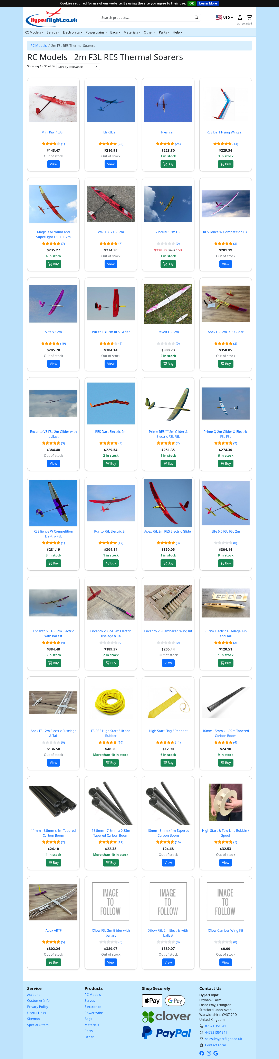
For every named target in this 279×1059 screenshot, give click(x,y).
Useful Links (36, 1013)
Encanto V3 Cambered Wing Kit (168, 631)
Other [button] (148, 32)
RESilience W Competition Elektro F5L (53, 533)
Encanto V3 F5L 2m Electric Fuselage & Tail (110, 633)
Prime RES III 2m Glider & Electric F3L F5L (168, 434)
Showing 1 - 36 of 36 (41, 66)
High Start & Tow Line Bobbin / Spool (225, 833)
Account (33, 994)
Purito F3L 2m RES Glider (111, 332)
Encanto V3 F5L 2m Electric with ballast (53, 633)
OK (191, 3)
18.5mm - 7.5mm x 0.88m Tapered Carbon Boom (111, 833)
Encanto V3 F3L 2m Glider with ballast (53, 434)
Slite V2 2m (53, 332)
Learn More (208, 3)
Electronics (93, 1006)
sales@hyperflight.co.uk (223, 1039)
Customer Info (38, 1000)
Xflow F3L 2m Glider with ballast (111, 933)
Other (89, 1037)
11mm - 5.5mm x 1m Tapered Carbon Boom (53, 833)
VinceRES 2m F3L (168, 232)
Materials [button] (131, 32)
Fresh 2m (168, 132)
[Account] (240, 17)
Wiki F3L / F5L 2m (111, 232)
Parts (89, 1031)
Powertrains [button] (95, 32)
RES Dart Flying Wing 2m (225, 132)
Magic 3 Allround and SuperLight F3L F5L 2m (53, 234)
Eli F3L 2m (110, 132)
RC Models (38, 45)
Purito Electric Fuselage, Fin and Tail (225, 633)
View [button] (53, 164)
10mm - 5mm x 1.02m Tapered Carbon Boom (225, 733)
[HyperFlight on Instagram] (210, 1053)
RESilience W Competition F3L (225, 232)
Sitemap (33, 1018)
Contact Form (215, 1045)
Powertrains (94, 1013)
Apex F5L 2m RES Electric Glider (168, 531)
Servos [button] (52, 32)
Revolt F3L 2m (168, 332)
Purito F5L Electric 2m (110, 531)
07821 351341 (215, 1026)
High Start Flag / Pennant (168, 731)
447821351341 (216, 1032)
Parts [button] (163, 32)
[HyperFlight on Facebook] (202, 1053)
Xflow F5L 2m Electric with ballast (168, 933)
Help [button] (176, 32)
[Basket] (249, 17)
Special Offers (38, 1025)
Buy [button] (170, 164)
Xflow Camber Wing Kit (225, 930)
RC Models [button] (33, 32)
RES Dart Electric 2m (110, 431)
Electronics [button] (71, 32)
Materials (92, 1025)
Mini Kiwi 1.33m (53, 132)
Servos (90, 1000)
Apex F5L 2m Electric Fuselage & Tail (53, 733)
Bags (88, 1018)
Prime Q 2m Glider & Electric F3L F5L (226, 434)
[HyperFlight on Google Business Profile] (216, 1053)
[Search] (196, 17)
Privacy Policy (37, 1006)
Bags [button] (114, 32)
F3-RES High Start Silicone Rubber (111, 733)
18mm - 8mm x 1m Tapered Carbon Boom (168, 833)
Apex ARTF (53, 930)
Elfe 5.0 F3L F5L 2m (225, 531)
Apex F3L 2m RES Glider (226, 332)
